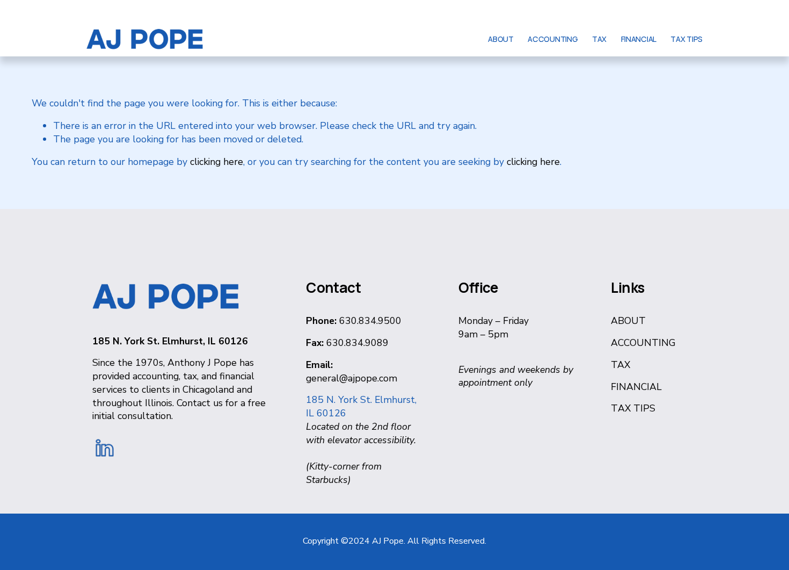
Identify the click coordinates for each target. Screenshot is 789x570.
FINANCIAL (638, 39)
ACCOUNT (635, 342)
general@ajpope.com (351, 378)
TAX (599, 39)
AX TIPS (636, 408)
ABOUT (501, 39)
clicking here (216, 161)
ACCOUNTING (553, 39)
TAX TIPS (686, 39)
